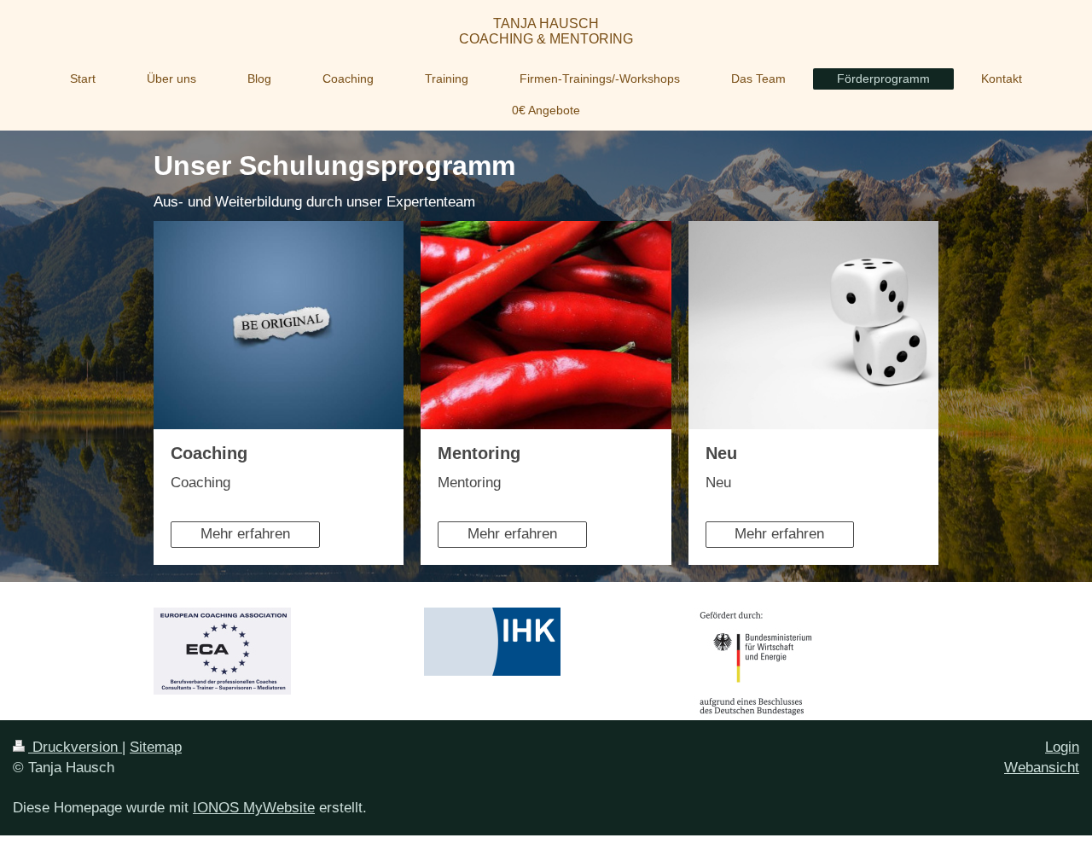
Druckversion (75, 747)
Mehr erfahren (245, 534)
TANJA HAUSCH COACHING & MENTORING (546, 31)
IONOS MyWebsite (254, 808)
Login (1062, 747)
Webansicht (1041, 767)
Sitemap (156, 747)
